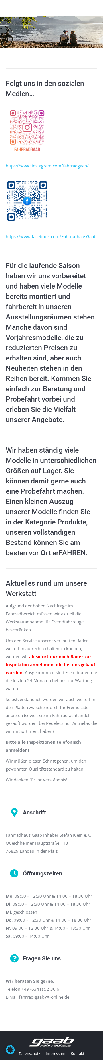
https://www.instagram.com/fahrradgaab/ (47, 166)
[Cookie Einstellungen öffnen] (10, 1052)
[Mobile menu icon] (90, 8)
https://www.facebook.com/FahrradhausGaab (51, 236)
